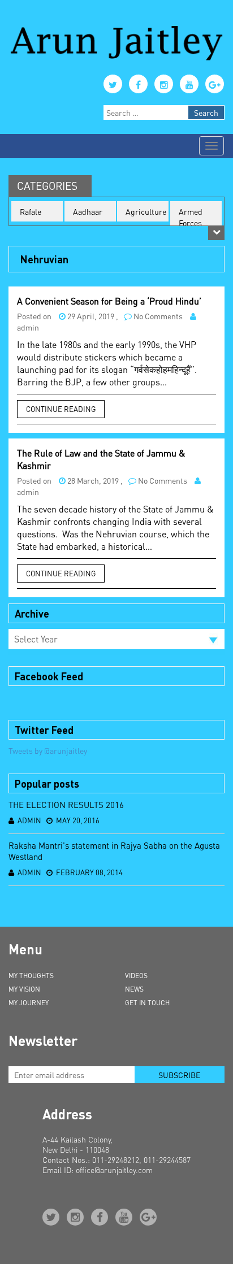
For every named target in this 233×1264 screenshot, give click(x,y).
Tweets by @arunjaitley (47, 750)
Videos (136, 975)
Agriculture (146, 211)
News (134, 989)
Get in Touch (147, 1002)
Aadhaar (87, 211)
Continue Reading (61, 409)
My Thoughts (31, 975)
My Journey (28, 1002)
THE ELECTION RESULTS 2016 (66, 804)
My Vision (24, 989)
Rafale (30, 211)
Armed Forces (190, 217)
